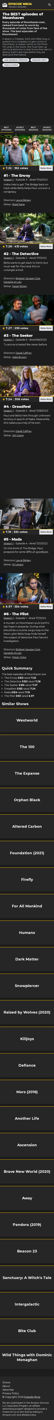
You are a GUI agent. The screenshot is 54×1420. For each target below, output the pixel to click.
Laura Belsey (23, 200)
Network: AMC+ (39, 60)
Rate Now (46, 168)
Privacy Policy (10, 1393)
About (6, 1386)
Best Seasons (33, 128)
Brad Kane (18, 204)
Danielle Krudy (13, 282)
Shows (6, 1382)
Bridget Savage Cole (28, 278)
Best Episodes (6, 128)
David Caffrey (24, 353)
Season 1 (9, 179)
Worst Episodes (20, 128)
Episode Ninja (32, 1397)
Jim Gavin (18, 435)
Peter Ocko (19, 657)
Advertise (8, 1389)
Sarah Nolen (19, 286)
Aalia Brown (19, 357)
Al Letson (17, 564)
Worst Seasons (47, 128)
